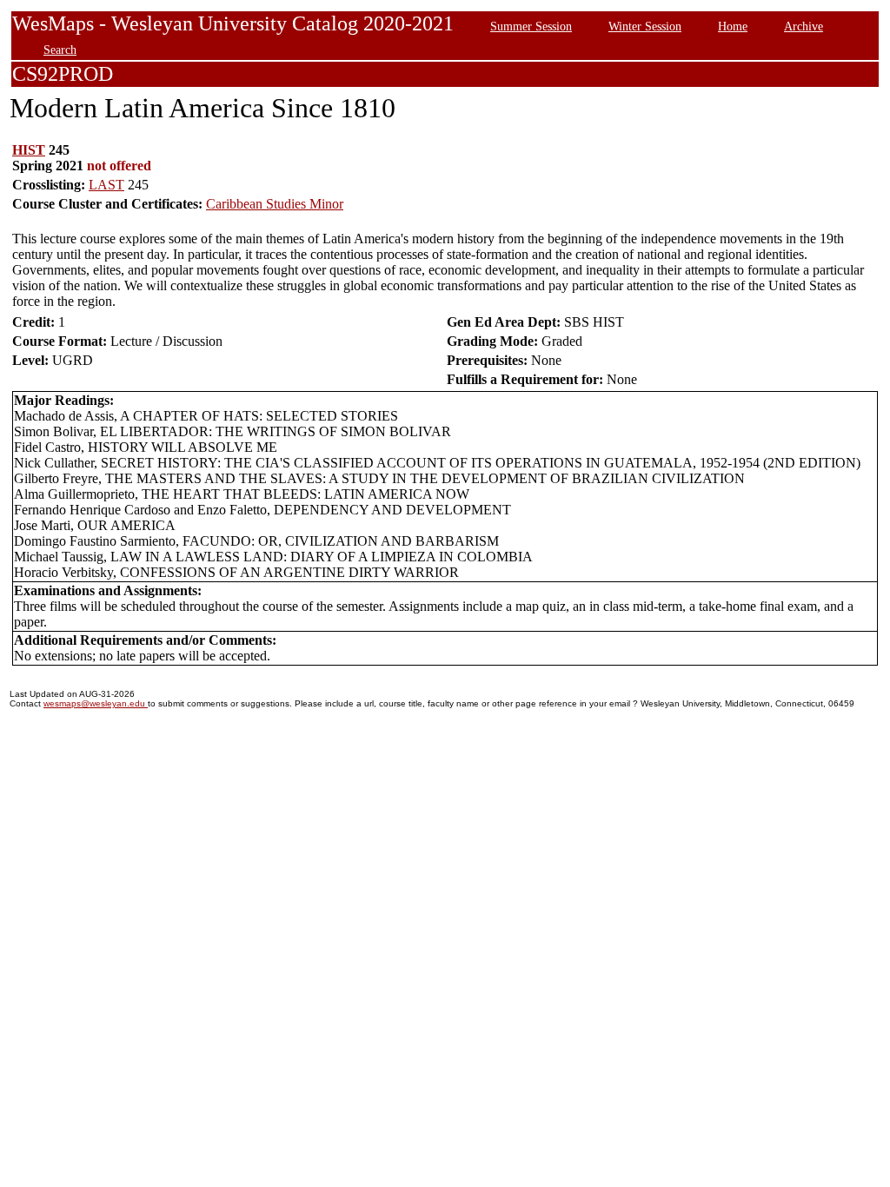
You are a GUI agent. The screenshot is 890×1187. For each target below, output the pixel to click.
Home (732, 26)
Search (59, 49)
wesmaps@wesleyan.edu (95, 703)
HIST (28, 150)
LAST (106, 184)
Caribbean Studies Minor (274, 203)
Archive (803, 26)
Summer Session (531, 26)
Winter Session (644, 26)
